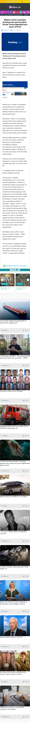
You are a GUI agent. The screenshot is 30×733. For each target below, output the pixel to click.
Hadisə (6, 435)
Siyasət (6, 611)
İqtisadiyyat (7, 716)
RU (24, 12)
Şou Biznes (7, 541)
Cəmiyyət (7, 365)
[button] (2, 280)
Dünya (6, 330)
